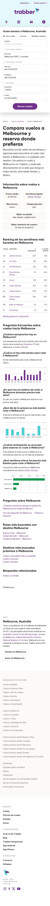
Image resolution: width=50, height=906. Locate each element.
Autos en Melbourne (15, 658)
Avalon (17, 347)
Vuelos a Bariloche (11, 711)
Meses (6, 771)
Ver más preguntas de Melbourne (17, 513)
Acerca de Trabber (12, 834)
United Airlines (15, 291)
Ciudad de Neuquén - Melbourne (17, 539)
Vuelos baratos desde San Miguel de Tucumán (23, 756)
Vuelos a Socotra (10, 559)
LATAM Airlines (15, 267)
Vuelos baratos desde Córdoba (16, 741)
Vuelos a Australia (11, 575)
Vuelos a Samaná (10, 726)
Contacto (7, 860)
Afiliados (7, 864)
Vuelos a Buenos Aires (13, 688)
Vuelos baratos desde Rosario (16, 752)
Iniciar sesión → (40, 3)
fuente (5, 617)
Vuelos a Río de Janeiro (13, 692)
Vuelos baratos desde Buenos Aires (18, 737)
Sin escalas (10, 83)
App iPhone (8, 849)
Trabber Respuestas (13, 841)
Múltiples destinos (39, 36)
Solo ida (23, 36)
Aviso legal (7, 884)
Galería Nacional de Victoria (28, 637)
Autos (6, 823)
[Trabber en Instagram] (5, 890)
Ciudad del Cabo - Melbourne (15, 536)
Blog (5, 838)
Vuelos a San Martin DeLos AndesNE (19, 556)
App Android (9, 845)
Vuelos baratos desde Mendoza (17, 745)
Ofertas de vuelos (11, 815)
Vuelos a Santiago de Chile (14, 722)
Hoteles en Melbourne (15, 652)
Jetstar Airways (34, 197)
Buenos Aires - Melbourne (14, 533)
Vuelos (6, 811)
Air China (12, 261)
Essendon (28, 344)
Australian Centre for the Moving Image (20, 634)
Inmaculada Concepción (13, 786)
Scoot (11, 280)
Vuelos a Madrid (10, 684)
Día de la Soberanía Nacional (15, 783)
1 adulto (7, 89)
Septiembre (8, 775)
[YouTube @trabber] (18, 890)
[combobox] (25, 42)
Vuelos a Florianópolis (12, 704)
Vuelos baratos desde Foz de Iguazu (19, 749)
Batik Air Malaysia (16, 305)
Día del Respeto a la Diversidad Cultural (20, 779)
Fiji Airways (13, 310)
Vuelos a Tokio (9, 718)
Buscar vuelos (25, 106)
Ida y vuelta (10, 36)
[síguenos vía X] (14, 890)
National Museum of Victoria (15, 640)
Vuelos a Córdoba (11, 714)
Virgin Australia (15, 286)
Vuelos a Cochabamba (13, 730)
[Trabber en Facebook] (9, 890)
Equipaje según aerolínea (14, 767)
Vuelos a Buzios (10, 696)
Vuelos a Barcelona (11, 700)
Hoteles (6, 819)
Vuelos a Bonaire (10, 562)
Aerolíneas (7, 763)
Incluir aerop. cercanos (14, 49)
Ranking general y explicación (16, 316)
